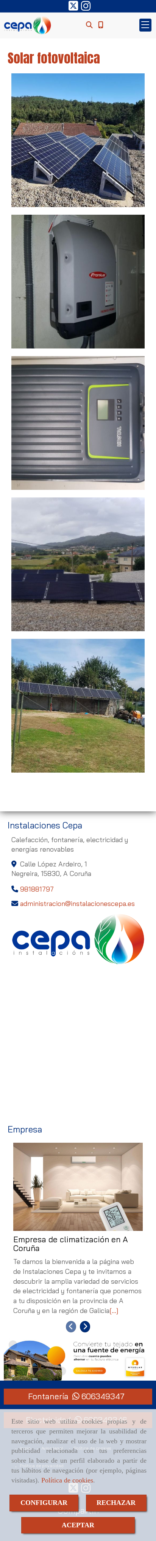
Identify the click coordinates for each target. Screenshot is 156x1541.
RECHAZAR (116, 1502)
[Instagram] (85, 8)
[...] (114, 1310)
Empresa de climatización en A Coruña (70, 1244)
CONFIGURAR (43, 1502)
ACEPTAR (78, 1525)
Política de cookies (67, 1480)
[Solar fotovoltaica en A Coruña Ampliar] (78, 140)
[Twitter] (73, 8)
